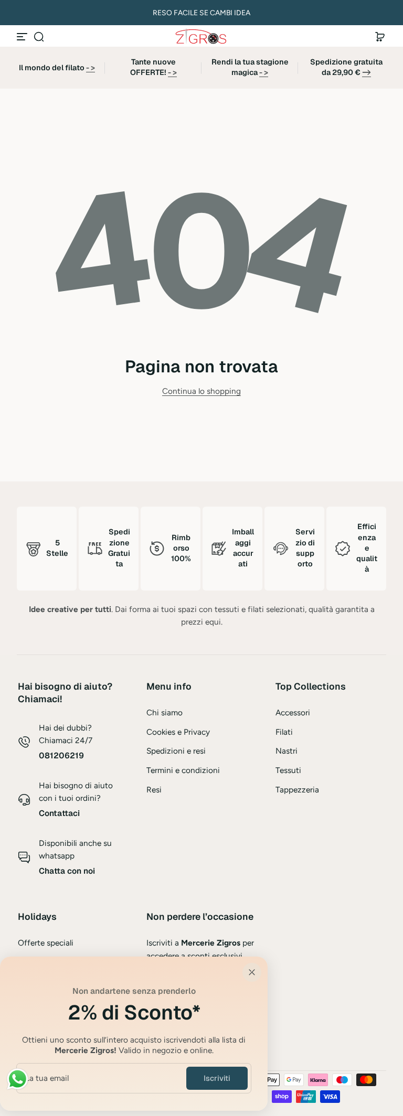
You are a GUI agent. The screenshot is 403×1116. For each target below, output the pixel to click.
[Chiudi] (251, 972)
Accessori (292, 712)
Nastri (286, 751)
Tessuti (288, 770)
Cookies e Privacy (178, 732)
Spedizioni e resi (176, 751)
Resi (154, 790)
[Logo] (201, 36)
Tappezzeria (297, 790)
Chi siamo (164, 712)
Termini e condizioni (183, 770)
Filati (284, 732)
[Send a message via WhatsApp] (17, 1079)
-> (366, 72)
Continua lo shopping (201, 391)
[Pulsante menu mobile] (23, 36)
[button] (38, 36)
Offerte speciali (45, 943)
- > (90, 67)
